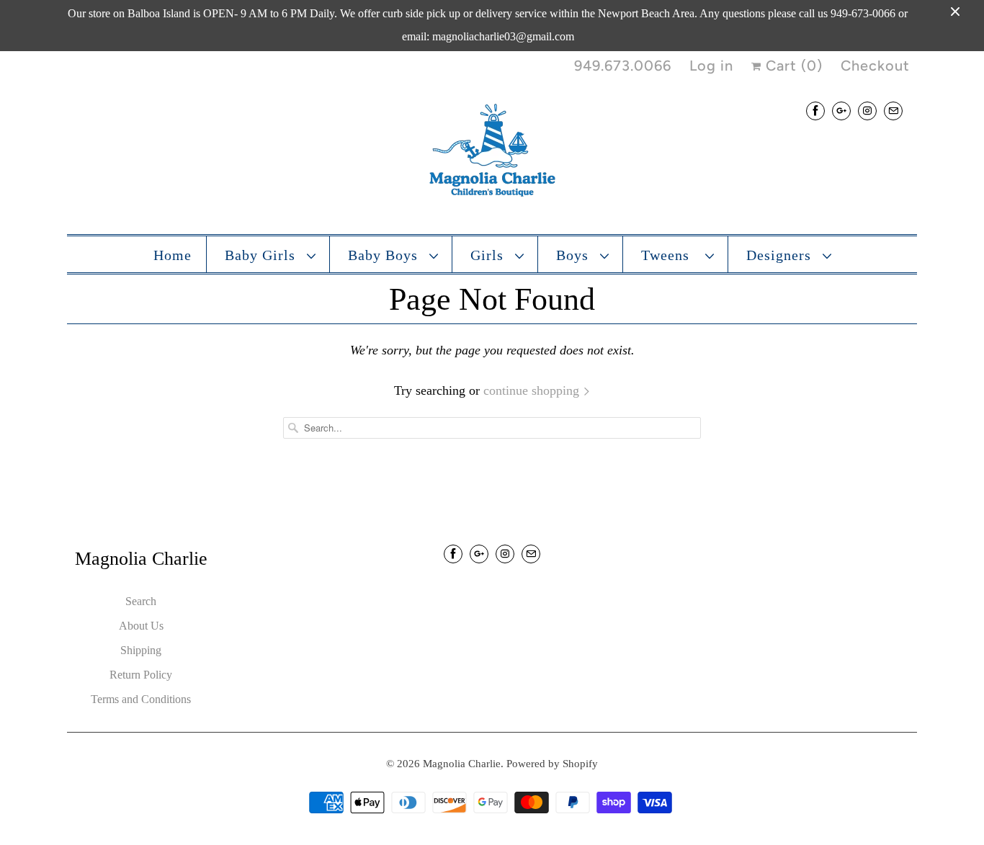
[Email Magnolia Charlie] (893, 110)
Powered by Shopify (552, 763)
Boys (574, 255)
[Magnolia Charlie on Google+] (841, 110)
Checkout (875, 65)
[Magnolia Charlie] (492, 153)
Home (172, 255)
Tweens (669, 255)
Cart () (792, 65)
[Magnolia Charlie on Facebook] (815, 110)
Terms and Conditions (141, 699)
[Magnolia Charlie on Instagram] (867, 110)
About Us (141, 626)
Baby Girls (262, 255)
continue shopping (533, 390)
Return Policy (140, 675)
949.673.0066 (622, 65)
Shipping (140, 650)
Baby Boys (385, 255)
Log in (711, 65)
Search (140, 601)
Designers (780, 255)
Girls (489, 255)
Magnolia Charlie (462, 763)
